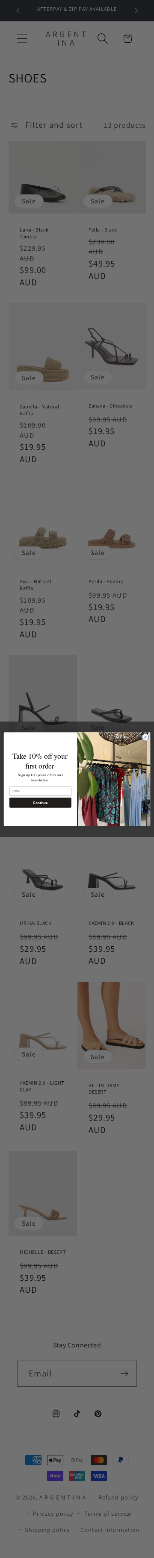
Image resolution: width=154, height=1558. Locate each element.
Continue (40, 802)
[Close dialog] (145, 737)
